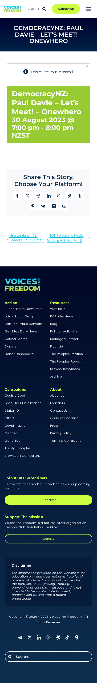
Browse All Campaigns (22, 455)
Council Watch (16, 339)
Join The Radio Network (23, 324)
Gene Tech (13, 440)
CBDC (9, 418)
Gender (11, 433)
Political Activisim (63, 331)
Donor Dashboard (19, 354)
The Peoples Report (65, 361)
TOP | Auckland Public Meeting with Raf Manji (65, 238)
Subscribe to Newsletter (24, 309)
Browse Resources (65, 369)
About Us (57, 395)
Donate (10, 346)
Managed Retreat (64, 339)
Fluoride (56, 346)
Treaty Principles (18, 448)
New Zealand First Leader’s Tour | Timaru (26, 237)
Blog (53, 324)
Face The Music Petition (23, 403)
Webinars (57, 309)
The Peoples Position (66, 354)
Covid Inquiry (15, 425)
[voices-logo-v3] (12, 8)
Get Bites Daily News (21, 331)
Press (54, 425)
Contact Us (59, 410)
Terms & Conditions (65, 440)
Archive (56, 376)
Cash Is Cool (15, 395)
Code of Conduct (64, 418)
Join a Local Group (20, 316)
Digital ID (12, 410)
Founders (57, 403)
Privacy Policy (60, 433)
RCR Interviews (61, 316)
